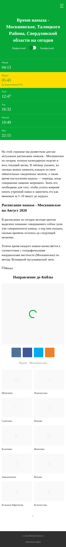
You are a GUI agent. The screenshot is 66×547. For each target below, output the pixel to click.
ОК (49, 352)
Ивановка (39, 449)
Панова (38, 421)
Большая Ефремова (12, 505)
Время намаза (16, 6)
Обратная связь (33, 542)
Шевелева (7, 393)
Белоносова (40, 505)
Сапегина (7, 421)
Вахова (38, 477)
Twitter (38, 352)
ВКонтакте (16, 352)
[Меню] (62, 6)
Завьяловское (9, 477)
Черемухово (41, 393)
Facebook (27, 352)
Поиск (54, 6)
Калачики (7, 449)
